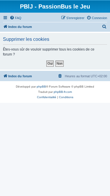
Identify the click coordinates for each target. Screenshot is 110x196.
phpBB (41, 86)
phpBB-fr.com (63, 91)
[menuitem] (15, 17)
